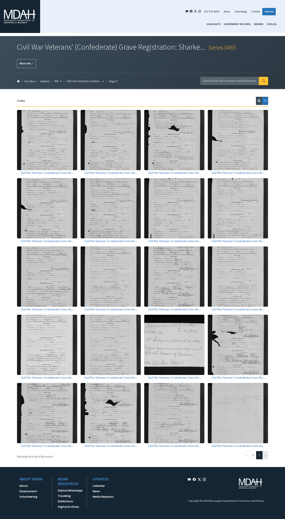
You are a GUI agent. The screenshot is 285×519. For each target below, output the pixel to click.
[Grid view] (259, 101)
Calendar (99, 486)
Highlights (214, 24)
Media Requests (103, 496)
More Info (26, 63)
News (227, 11)
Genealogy (241, 11)
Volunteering (28, 496)
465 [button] (56, 81)
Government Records (237, 24)
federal (45, 81)
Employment (28, 491)
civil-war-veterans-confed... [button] (83, 81)
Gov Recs (30, 81)
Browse (258, 24)
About (23, 486)
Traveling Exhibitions (65, 498)
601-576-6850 (211, 11)
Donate (269, 11)
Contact (255, 11)
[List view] (265, 101)
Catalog (271, 24)
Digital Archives (68, 507)
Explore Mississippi (70, 490)
